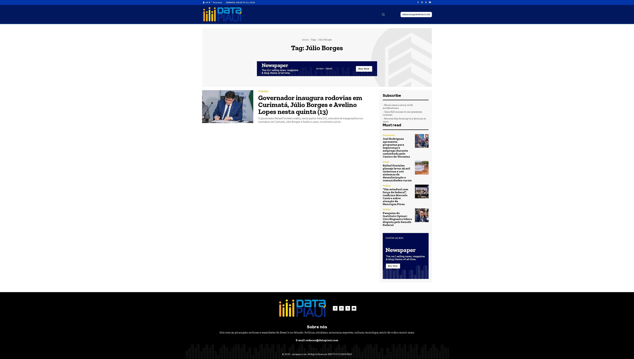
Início (305, 39)
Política (387, 186)
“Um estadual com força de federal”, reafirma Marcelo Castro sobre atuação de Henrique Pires (395, 196)
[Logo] (222, 14)
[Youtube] (430, 2)
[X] (426, 2)
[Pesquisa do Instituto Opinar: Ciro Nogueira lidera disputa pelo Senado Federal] (422, 215)
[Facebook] (418, 2)
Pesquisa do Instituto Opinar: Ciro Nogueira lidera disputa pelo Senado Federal (397, 219)
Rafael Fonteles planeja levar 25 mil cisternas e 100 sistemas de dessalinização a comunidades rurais (397, 173)
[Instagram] (422, 2)
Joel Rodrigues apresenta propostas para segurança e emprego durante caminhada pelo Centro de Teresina (396, 147)
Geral (386, 162)
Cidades (263, 91)
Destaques (389, 135)
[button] (383, 14)
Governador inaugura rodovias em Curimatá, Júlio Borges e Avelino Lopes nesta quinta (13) (310, 104)
